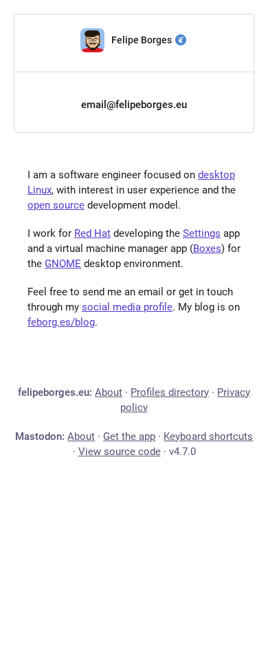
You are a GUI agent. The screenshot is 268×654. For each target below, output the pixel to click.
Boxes (207, 248)
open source (56, 205)
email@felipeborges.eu (134, 104)
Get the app (129, 436)
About (108, 392)
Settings (202, 233)
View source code (119, 451)
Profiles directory (170, 392)
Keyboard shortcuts (208, 436)
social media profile (127, 307)
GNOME (63, 263)
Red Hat (92, 233)
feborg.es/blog (61, 322)
